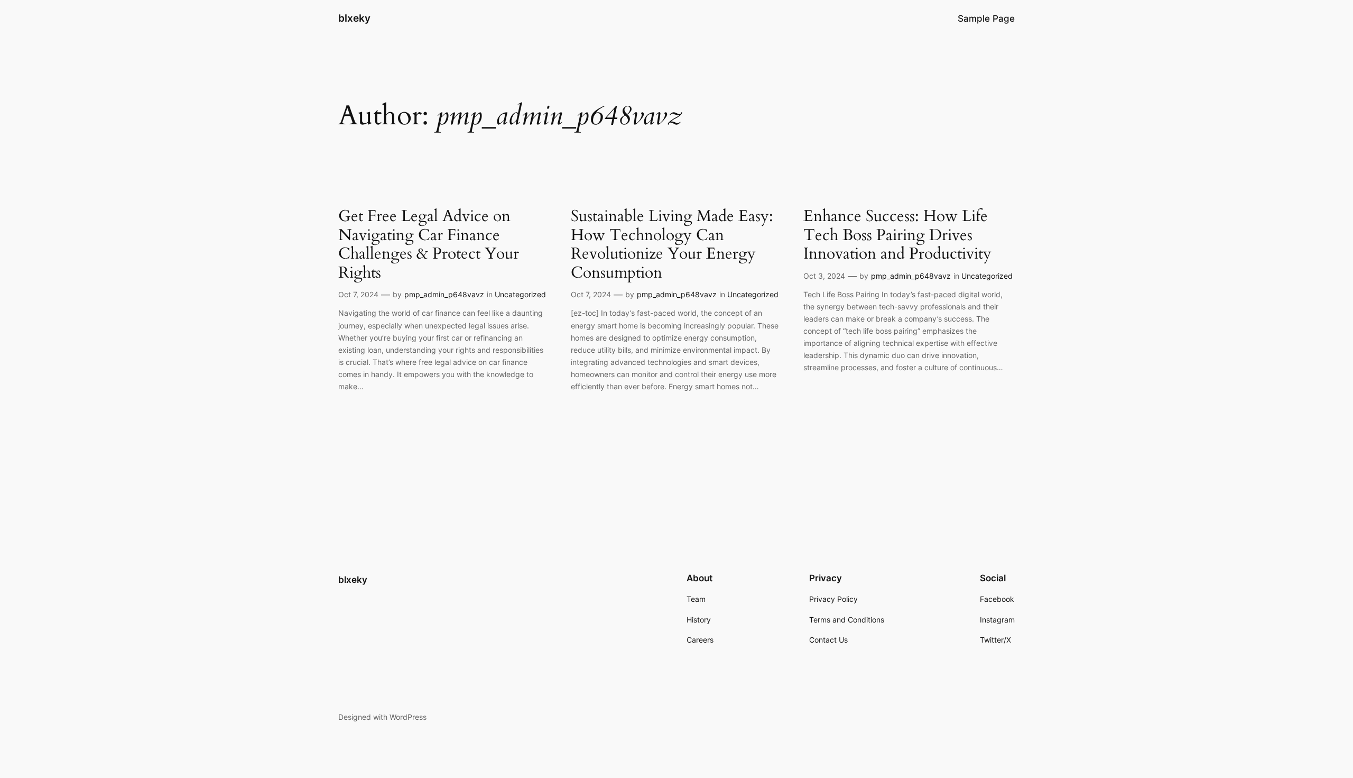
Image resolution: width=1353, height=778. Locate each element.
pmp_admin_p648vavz (444, 294)
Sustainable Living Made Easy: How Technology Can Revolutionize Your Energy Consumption (672, 244)
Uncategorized (520, 294)
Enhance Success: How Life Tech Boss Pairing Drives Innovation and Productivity (897, 235)
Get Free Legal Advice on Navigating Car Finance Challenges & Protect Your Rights (428, 244)
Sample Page (986, 18)
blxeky (354, 18)
